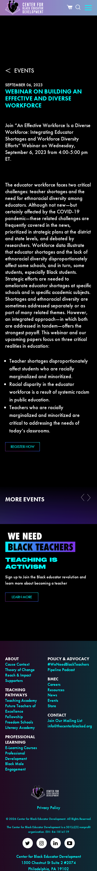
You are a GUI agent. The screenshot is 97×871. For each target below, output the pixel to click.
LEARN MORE (22, 597)
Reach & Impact (18, 675)
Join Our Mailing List (65, 720)
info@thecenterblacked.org (70, 726)
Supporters (14, 680)
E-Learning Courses (21, 747)
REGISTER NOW (22, 446)
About (12, 659)
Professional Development (16, 755)
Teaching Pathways (16, 692)
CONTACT (57, 715)
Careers (54, 684)
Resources (56, 690)
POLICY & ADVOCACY (68, 659)
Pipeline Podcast (61, 669)
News (52, 695)
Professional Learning (20, 739)
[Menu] (88, 8)
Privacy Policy (48, 807)
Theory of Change (20, 669)
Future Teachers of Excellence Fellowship (20, 711)
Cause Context (17, 664)
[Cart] (69, 8)
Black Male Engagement (15, 766)
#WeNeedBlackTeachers (68, 664)
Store (52, 706)
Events (53, 700)
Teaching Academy (21, 700)
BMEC (53, 679)
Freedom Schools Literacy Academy (20, 724)
